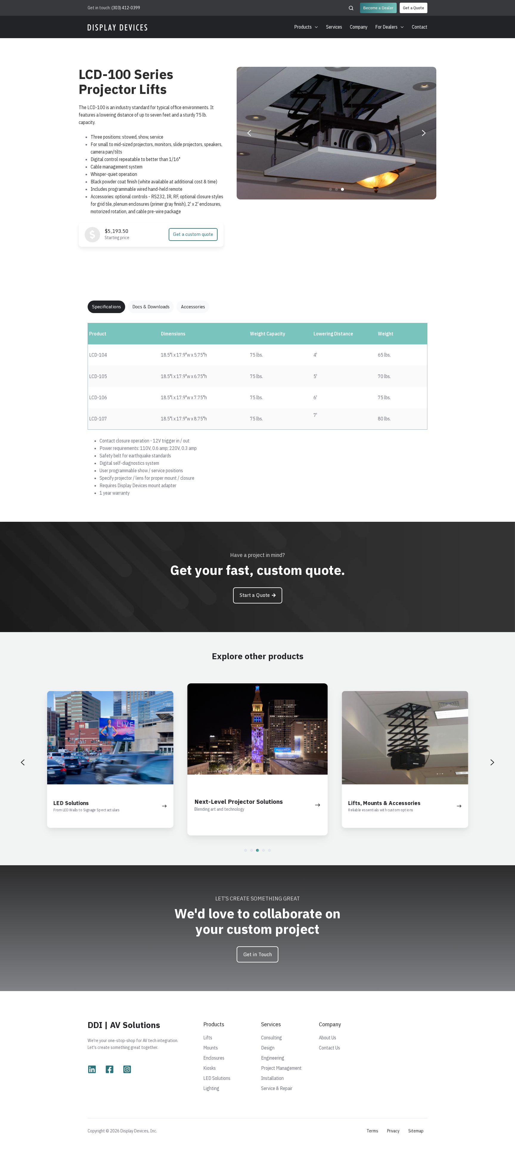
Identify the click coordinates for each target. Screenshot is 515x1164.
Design (267, 1048)
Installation (272, 1078)
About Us (327, 1038)
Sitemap (416, 1131)
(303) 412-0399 (125, 7)
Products (303, 27)
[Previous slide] (249, 133)
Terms (372, 1131)
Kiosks (209, 1068)
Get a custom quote (193, 234)
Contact (419, 27)
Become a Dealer (378, 7)
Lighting (211, 1088)
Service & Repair (276, 1088)
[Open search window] (351, 8)
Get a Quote (413, 7)
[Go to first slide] (423, 133)
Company (358, 27)
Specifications (106, 306)
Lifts (207, 1038)
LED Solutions (216, 1078)
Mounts (210, 1048)
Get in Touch (257, 954)
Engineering (272, 1058)
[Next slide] (492, 762)
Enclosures (213, 1058)
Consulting (271, 1038)
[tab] (330, 189)
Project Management (281, 1068)
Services (334, 27)
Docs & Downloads (151, 306)
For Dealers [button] (386, 27)
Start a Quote (254, 595)
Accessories (193, 306)
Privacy (393, 1131)
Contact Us (329, 1048)
